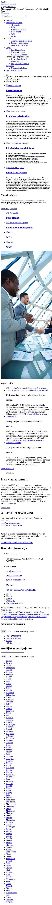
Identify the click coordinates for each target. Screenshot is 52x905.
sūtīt (3, 632)
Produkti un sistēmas (14, 23)
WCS (13, 34)
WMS (13, 36)
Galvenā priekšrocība (19, 59)
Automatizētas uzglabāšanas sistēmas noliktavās (20, 612)
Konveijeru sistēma (18, 29)
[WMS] (9, 242)
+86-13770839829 (13, 590)
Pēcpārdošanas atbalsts (20, 64)
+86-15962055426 (28, 590)
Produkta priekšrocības (18, 116)
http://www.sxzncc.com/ (10, 523)
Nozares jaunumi (18, 52)
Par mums (10, 66)
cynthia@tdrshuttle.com (15, 580)
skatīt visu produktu (9, 209)
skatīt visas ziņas (7, 469)
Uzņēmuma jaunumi (19, 54)
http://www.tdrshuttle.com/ (11, 525)
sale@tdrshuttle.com (14, 575)
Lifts (13, 27)
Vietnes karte (6, 610)
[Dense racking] (12, 213)
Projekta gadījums (18, 50)
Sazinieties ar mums (14, 70)
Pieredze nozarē (14, 90)
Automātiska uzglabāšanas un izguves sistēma (25, 615)
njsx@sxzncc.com (13, 571)
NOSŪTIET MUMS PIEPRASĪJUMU (17, 543)
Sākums (9, 20)
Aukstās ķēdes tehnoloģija (21, 41)
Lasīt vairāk (5, 508)
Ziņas (8, 48)
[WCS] (9, 232)
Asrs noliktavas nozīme (37, 617)
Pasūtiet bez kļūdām (16, 172)
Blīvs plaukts (16, 32)
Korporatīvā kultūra (19, 68)
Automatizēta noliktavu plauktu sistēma (16, 619)
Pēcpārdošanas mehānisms (20, 148)
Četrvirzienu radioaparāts (19, 227)
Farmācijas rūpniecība (20, 43)
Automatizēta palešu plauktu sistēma (23, 614)
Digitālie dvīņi (16, 61)
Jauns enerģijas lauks (19, 45)
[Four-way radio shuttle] (17, 223)
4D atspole (15, 25)
